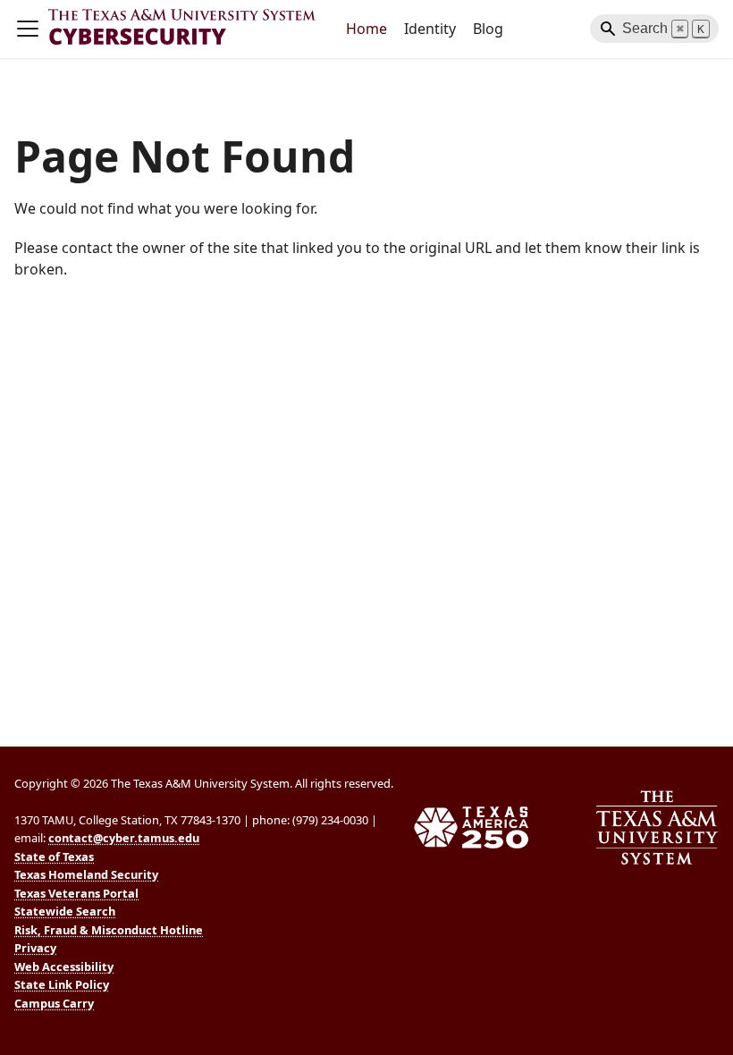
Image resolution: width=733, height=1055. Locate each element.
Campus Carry (54, 1003)
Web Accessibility (64, 966)
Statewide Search (64, 911)
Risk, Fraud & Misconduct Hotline (108, 930)
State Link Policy (61, 984)
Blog (488, 28)
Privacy (35, 948)
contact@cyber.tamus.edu (123, 838)
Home (366, 28)
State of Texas (54, 856)
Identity (430, 28)
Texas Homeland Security (86, 874)
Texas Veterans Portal (76, 893)
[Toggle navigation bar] (27, 28)
